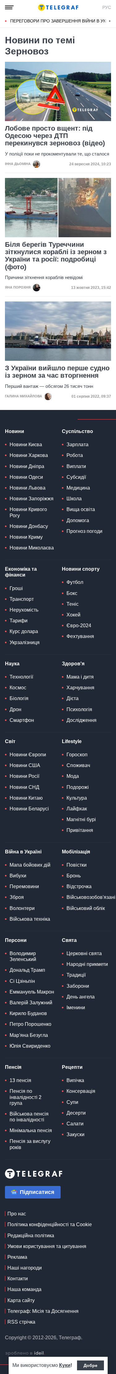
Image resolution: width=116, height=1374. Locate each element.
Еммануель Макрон (32, 991)
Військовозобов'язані (91, 897)
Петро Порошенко (30, 1024)
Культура (77, 798)
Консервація (81, 1091)
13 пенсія (20, 1080)
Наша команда (24, 1289)
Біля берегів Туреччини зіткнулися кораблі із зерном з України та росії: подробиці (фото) (56, 256)
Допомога (78, 520)
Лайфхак (77, 808)
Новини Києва (26, 444)
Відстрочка (79, 886)
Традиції (76, 975)
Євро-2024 (79, 625)
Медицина (78, 487)
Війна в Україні (23, 851)
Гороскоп (77, 754)
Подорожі (78, 787)
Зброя (17, 897)
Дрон (15, 709)
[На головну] (58, 7)
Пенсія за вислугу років (30, 1144)
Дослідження (82, 720)
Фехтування (80, 636)
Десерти (76, 1113)
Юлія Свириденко (30, 1046)
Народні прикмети (87, 964)
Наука (12, 663)
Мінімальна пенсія (31, 1130)
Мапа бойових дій (30, 865)
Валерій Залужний (31, 1002)
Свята (69, 940)
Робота (75, 455)
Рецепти (72, 1067)
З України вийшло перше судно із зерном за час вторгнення (57, 371)
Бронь (74, 875)
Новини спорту (81, 569)
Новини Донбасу (29, 526)
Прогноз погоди (84, 531)
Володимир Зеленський (23, 956)
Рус (106, 7)
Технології (21, 676)
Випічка (75, 1080)
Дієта (73, 698)
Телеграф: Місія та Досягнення (43, 1311)
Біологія (19, 698)
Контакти (17, 1278)
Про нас (16, 1213)
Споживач (78, 765)
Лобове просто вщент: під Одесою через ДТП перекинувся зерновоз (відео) (55, 136)
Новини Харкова (29, 455)
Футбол (75, 582)
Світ (10, 741)
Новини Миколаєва (32, 547)
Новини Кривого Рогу (28, 512)
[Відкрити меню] (9, 7)
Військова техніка (30, 919)
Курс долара (24, 631)
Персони (16, 940)
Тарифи (19, 620)
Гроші (16, 588)
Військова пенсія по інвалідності (29, 1116)
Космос (18, 687)
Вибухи (18, 875)
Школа (74, 498)
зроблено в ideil (25, 1353)
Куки (65, 1365)
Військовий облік (86, 908)
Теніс (73, 604)
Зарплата (77, 444)
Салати (75, 1123)
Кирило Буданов (28, 1013)
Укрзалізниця (25, 642)
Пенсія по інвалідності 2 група (25, 1097)
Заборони (78, 986)
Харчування (80, 687)
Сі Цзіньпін (22, 981)
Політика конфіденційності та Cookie (49, 1224)
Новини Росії (24, 776)
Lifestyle (72, 741)
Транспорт (22, 599)
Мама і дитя (80, 676)
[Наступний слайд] (110, 21)
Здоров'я (73, 663)
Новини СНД (24, 787)
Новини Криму (26, 537)
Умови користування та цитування (46, 1246)
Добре (90, 1365)
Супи (72, 1102)
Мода (73, 776)
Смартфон (22, 720)
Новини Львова (27, 487)
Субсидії (76, 477)
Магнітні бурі (81, 819)
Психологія (79, 709)
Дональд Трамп (27, 970)
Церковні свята (84, 953)
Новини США (25, 765)
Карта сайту (21, 1300)
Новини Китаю (26, 798)
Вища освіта (81, 509)
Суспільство (77, 431)
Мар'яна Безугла (29, 1035)
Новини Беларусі (29, 808)
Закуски (75, 1134)
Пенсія (13, 1067)
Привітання (80, 830)
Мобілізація (76, 851)
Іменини (76, 1007)
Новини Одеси (26, 477)
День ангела (81, 996)
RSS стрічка (21, 1322)
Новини (14, 431)
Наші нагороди (24, 1267)
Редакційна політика (30, 1235)
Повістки (77, 865)
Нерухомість (24, 609)
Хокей (73, 614)
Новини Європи (28, 754)
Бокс (72, 593)
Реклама (17, 1257)
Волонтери (22, 908)
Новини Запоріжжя (32, 498)
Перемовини (24, 886)
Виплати (76, 466)
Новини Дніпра (27, 466)
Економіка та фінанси (21, 571)
